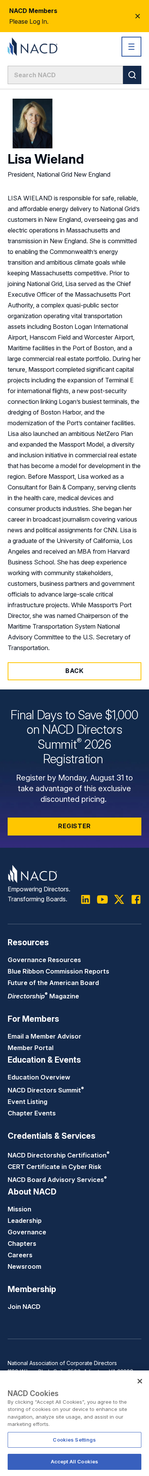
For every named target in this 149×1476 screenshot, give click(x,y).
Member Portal (30, 1048)
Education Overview (39, 1077)
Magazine (43, 996)
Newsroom (24, 1266)
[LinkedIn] (85, 899)
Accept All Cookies (74, 1461)
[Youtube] (102, 899)
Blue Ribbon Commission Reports (58, 971)
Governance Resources (44, 960)
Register (74, 826)
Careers (20, 1255)
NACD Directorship (59, 1155)
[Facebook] (136, 899)
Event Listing (27, 1101)
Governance (27, 1232)
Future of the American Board (53, 983)
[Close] (139, 1381)
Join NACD (24, 1306)
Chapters (22, 1243)
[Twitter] (119, 899)
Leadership (25, 1220)
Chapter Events (32, 1113)
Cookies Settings (74, 1440)
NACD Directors (46, 1090)
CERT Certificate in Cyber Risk (54, 1166)
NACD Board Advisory (57, 1179)
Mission (19, 1209)
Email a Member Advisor (44, 1036)
